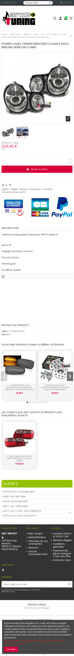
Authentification (37, 537)
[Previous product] (70, 35)
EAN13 (5, 331)
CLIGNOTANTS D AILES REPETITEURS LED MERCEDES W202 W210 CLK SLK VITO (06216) (19, 387)
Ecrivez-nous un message (37, 607)
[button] (27, 402)
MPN (4, 334)
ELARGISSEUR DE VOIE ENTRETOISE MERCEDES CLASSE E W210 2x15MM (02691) (55, 387)
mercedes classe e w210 (14, 192)
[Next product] (71, 35)
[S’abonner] (69, 584)
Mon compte (35, 533)
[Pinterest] (10, 185)
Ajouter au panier (39, 169)
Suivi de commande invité (37, 553)
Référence (6, 142)
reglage (14, 189)
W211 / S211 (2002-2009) (16, 506)
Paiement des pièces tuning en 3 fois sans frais (62, 553)
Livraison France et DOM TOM (62, 535)
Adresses (33, 547)
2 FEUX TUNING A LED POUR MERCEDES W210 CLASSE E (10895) (19, 458)
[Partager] (3, 185)
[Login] (60, 18)
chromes (23, 189)
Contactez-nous (9, 2)
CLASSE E (10, 483)
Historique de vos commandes (38, 543)
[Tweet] (6, 185)
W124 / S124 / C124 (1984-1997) (19, 491)
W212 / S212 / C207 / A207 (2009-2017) (22, 511)
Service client (37, 604)
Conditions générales (59, 545)
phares (5, 189)
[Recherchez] (50, 3)
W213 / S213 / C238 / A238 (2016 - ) (20, 515)
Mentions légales (62, 540)
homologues (35, 189)
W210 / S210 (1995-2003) (16, 501)
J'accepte (11, 649)
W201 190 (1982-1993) (14, 496)
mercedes (47, 189)
